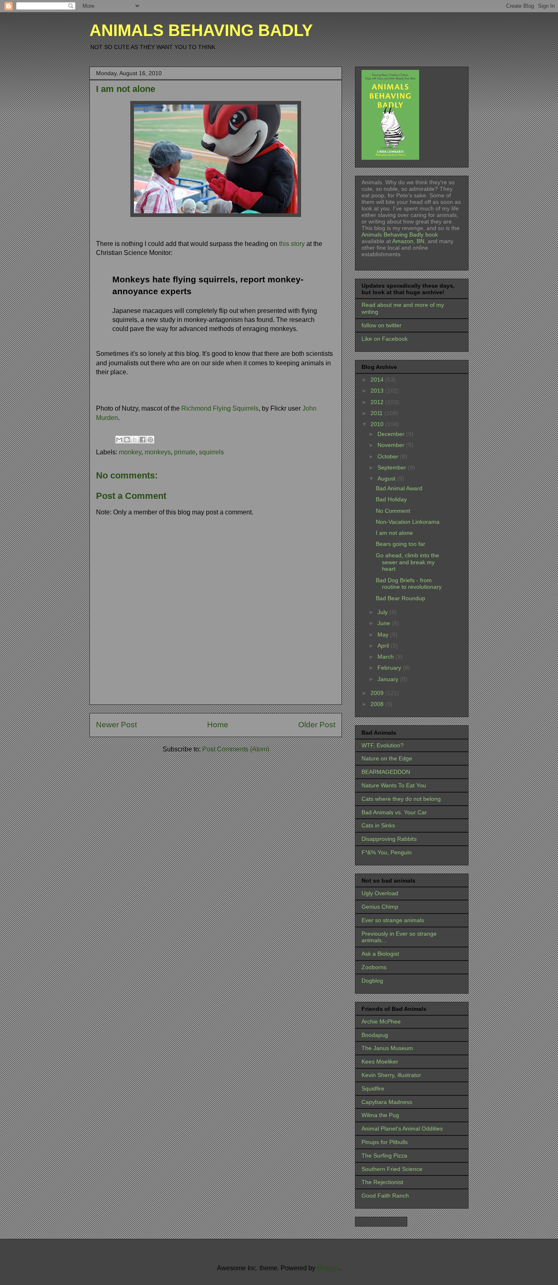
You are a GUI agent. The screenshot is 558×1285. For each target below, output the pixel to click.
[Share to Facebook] (142, 440)
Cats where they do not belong (401, 799)
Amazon (402, 241)
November (391, 445)
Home (217, 724)
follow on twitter (382, 325)
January (388, 679)
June (384, 623)
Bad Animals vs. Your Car (394, 812)
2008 (378, 704)
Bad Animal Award (399, 488)
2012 (378, 402)
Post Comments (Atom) (235, 749)
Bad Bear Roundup (400, 598)
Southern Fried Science (392, 1169)
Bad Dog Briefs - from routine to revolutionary (409, 583)
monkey (130, 452)
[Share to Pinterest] (150, 440)
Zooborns (374, 967)
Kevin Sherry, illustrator (391, 1075)
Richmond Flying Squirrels (220, 408)
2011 (377, 413)
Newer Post (116, 724)
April (384, 645)
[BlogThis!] (127, 440)
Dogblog (372, 980)
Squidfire (373, 1088)
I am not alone (394, 533)
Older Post (316, 724)
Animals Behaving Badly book (400, 234)
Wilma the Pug (380, 1115)
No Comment (393, 510)
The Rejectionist (382, 1182)
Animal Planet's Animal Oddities (402, 1128)
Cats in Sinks (378, 825)
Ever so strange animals (393, 920)
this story (292, 243)
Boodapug (375, 1035)
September (392, 467)
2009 (378, 693)
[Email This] (119, 440)
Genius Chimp (380, 906)
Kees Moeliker (380, 1061)
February (390, 667)
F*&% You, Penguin (387, 852)
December (391, 434)
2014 (378, 379)
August (387, 478)
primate (185, 452)
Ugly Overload (380, 893)
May (383, 634)
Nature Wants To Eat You (394, 785)
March (386, 656)
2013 (378, 390)
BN (420, 241)
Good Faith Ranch (385, 1195)
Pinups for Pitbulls (385, 1142)
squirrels (211, 452)
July (383, 612)
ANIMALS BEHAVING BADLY (201, 30)
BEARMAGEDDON (386, 772)
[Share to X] (135, 440)
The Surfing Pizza (384, 1155)
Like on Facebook (385, 338)
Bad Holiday (391, 499)
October (388, 456)
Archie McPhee (381, 1021)
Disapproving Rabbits (389, 839)
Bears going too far (400, 544)
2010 (378, 424)
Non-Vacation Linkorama (408, 521)
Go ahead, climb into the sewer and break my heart (407, 562)
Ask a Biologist (380, 953)
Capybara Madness (387, 1102)
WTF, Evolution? (383, 745)
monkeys (158, 452)
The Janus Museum (387, 1048)
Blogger (328, 1268)
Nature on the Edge (387, 758)
